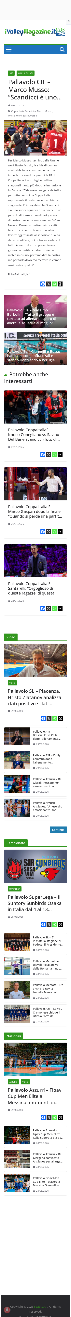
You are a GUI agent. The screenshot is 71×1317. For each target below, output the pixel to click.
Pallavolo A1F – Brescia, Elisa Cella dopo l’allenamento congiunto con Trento (47, 735)
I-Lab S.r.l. (40, 1306)
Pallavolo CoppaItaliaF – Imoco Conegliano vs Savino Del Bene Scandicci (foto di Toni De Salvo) (33, 437)
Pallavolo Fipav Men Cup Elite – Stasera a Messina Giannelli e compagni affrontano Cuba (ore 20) (47, 1181)
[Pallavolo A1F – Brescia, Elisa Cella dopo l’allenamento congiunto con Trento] (17, 738)
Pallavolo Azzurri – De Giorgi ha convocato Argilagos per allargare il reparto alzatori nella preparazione (48, 1157)
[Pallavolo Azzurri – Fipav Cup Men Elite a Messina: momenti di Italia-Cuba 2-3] (35, 1059)
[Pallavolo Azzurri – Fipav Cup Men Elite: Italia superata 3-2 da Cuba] (17, 1137)
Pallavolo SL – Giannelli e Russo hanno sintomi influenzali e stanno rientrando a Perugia (33, 355)
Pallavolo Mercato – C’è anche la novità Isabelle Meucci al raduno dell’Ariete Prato (48, 988)
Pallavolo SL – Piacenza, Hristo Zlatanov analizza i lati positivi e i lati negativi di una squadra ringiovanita (34, 697)
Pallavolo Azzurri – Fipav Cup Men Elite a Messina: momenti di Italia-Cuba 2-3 (34, 1096)
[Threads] (60, 284)
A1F (11, 73)
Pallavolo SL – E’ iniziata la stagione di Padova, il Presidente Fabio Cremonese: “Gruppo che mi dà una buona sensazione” (47, 941)
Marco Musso (44, 111)
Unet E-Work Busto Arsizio (22, 115)
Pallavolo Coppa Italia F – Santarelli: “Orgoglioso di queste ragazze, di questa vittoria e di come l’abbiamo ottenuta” (33, 593)
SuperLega (14, 889)
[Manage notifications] (7, 1310)
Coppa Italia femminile (23, 111)
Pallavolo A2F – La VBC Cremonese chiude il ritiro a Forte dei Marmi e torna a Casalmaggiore (47, 1012)
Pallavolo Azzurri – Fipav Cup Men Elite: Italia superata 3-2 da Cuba (47, 1134)
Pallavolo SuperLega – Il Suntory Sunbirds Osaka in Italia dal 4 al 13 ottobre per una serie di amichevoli (35, 903)
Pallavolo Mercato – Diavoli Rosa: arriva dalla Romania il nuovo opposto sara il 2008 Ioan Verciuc (48, 964)
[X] (48, 284)
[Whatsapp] (54, 284)
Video (12, 682)
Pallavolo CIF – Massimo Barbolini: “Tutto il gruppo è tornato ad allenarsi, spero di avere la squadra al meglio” (31, 316)
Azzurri (13, 1081)
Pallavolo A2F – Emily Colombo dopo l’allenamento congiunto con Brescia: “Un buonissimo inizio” (48, 759)
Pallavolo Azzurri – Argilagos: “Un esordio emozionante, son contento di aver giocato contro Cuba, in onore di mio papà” (48, 806)
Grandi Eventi (25, 73)
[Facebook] (42, 284)
